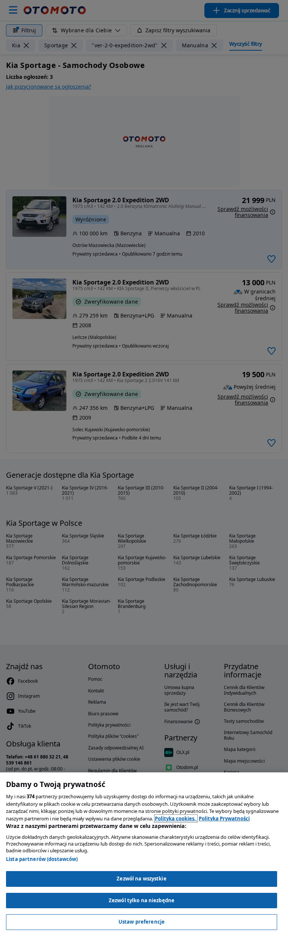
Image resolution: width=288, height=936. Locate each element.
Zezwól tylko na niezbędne (141, 900)
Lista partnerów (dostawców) (42, 859)
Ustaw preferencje (141, 921)
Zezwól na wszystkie (141, 878)
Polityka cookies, (176, 818)
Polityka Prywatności (224, 818)
